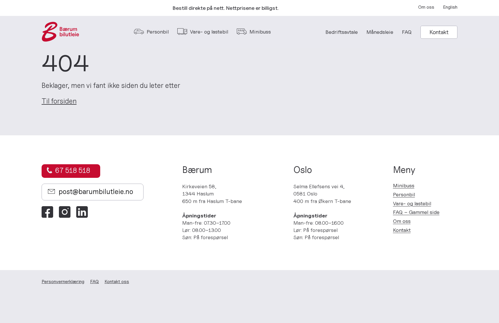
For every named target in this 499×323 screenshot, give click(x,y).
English (450, 7)
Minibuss (403, 185)
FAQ (407, 32)
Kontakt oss (117, 281)
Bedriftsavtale (341, 32)
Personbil (404, 194)
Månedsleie (379, 32)
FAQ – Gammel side (416, 212)
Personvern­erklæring (63, 281)
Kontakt (438, 32)
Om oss (426, 7)
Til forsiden (59, 101)
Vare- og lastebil (412, 203)
